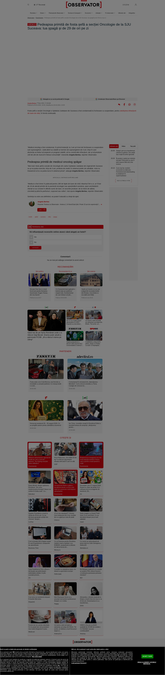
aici (59, 665)
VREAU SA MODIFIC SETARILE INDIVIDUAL (146, 663)
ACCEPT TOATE (147, 656)
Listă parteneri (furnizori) (78, 663)
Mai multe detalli (37, 656)
